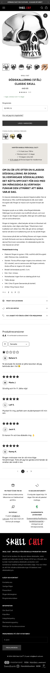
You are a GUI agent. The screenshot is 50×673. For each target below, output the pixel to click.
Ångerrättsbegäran (9, 594)
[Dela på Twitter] (12, 292)
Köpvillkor (6, 614)
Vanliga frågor (7, 586)
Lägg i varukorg (25, 123)
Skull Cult (25, 75)
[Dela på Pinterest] (15, 292)
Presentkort (6, 590)
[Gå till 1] (5, 67)
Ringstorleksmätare (9, 598)
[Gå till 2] (13, 67)
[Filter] (5, 344)
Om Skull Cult (7, 610)
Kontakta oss (7, 582)
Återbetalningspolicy (10, 622)
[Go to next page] (32, 471)
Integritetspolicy (8, 618)
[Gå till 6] (44, 67)
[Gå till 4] (29, 67)
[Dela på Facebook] (8, 292)
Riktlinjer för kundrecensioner (13, 626)
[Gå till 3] (21, 67)
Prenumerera (12, 648)
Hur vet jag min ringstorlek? (12, 115)
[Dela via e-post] (19, 292)
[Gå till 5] (36, 67)
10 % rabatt (14, 160)
